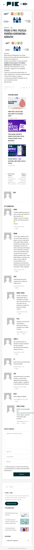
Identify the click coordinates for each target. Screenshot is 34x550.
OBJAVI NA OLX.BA (11, 503)
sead (15, 276)
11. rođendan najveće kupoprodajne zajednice (10, 529)
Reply (17, 228)
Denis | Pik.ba (20, 293)
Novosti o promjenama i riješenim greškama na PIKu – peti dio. (12, 180)
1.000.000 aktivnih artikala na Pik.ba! (11, 514)
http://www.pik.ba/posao (23, 301)
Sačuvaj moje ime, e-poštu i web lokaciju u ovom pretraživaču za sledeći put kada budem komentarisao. (16, 468)
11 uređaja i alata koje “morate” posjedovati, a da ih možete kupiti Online (11, 521)
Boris (15, 209)
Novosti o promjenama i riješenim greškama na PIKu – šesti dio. (21, 180)
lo (14, 359)
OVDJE (11, 66)
